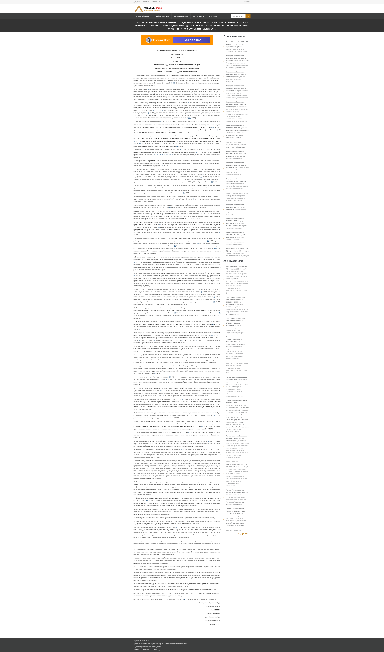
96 (219, 232)
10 (191, 163)
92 (217, 130)
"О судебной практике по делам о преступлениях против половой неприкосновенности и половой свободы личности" (237, 305)
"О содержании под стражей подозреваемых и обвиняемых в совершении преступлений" (237, 62)
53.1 (201, 190)
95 (199, 225)
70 (182, 399)
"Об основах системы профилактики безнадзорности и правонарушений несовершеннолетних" (237, 169)
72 (206, 214)
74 (201, 177)
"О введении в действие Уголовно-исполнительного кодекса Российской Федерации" (235, 238)
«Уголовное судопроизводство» (176, 644)
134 (184, 132)
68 (162, 110)
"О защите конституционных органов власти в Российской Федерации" (237, 252)
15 (196, 152)
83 (162, 166)
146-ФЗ (215, 248)
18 (197, 108)
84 (140, 143)
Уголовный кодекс (142, 16)
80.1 (189, 118)
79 (201, 292)
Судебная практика (161, 16)
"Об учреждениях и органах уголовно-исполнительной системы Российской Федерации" (237, 46)
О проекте (213, 16)
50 (168, 340)
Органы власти (198, 16)
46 (139, 340)
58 (148, 113)
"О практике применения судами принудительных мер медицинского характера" (235, 325)
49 (154, 340)
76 (157, 155)
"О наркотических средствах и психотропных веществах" (236, 209)
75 (154, 155)
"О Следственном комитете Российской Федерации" (236, 76)
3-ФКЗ (173, 83)
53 (182, 340)
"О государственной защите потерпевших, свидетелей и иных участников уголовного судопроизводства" (237, 92)
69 (171, 399)
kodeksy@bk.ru (156, 647)
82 (202, 426)
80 (139, 329)
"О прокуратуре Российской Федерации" (236, 154)
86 (149, 89)
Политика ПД (155, 650)
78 (134, 141)
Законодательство (181, 16)
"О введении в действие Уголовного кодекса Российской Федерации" (236, 223)
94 (172, 155)
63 (154, 110)
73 (166, 379)
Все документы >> (243, 534)
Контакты (247, 2)
